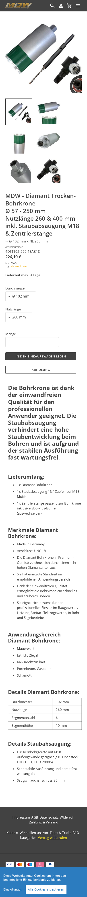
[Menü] (78, 5)
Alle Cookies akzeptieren (46, 889)
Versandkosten (19, 266)
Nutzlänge (13, 309)
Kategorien (28, 837)
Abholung (41, 370)
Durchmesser (15, 288)
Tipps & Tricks (60, 832)
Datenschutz (48, 817)
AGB (34, 817)
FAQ (75, 832)
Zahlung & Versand (43, 822)
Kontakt (12, 832)
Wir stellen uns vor (34, 832)
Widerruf (66, 817)
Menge (10, 334)
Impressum (21, 817)
